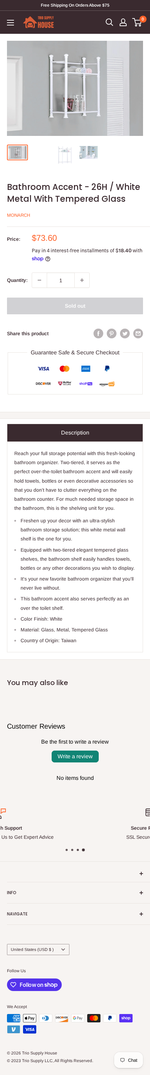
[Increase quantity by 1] (82, 280)
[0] (137, 22)
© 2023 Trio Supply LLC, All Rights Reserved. (50, 1060)
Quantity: (17, 280)
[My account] (123, 22)
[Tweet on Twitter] (125, 333)
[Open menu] (10, 22)
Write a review (75, 756)
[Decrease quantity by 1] (39, 280)
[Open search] (109, 22)
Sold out (75, 306)
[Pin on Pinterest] (112, 333)
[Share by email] (138, 333)
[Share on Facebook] (98, 333)
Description (75, 433)
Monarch (18, 215)
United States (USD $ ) (32, 949)
